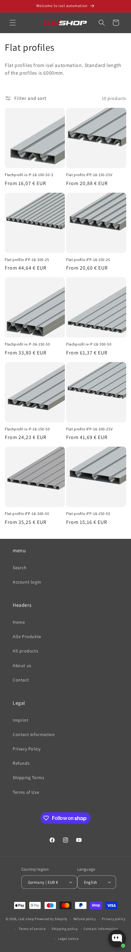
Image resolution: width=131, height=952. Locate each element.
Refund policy (84, 919)
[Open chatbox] (117, 939)
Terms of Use (26, 792)
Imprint (20, 720)
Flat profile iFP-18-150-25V (89, 174)
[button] (13, 23)
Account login (27, 582)
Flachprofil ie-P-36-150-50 (27, 344)
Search (20, 567)
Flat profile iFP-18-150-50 (88, 513)
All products (25, 651)
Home (19, 622)
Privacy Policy (26, 749)
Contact (21, 680)
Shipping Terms (28, 777)
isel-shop (26, 919)
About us (22, 665)
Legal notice (68, 938)
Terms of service (32, 928)
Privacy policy (113, 919)
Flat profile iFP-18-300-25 (27, 259)
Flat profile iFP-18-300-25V (89, 429)
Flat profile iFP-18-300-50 (27, 513)
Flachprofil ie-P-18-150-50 (27, 429)
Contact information (34, 734)
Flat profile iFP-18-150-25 (88, 259)
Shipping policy (65, 928)
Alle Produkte (27, 636)
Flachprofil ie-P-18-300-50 (89, 344)
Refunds (21, 763)
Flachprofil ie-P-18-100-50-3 (29, 174)
